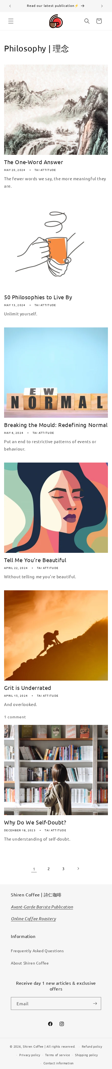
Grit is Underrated (27, 687)
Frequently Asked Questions (37, 950)
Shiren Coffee (33, 1046)
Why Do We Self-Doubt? (35, 822)
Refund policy (92, 1046)
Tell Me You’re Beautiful (35, 559)
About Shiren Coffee (30, 962)
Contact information (58, 1063)
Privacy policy (29, 1055)
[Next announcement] (102, 6)
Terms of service (57, 1055)
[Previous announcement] (10, 6)
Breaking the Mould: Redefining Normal (55, 424)
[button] (11, 21)
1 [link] (34, 868)
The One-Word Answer (33, 161)
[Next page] (78, 868)
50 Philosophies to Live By (38, 297)
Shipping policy (86, 1055)
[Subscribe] (95, 1003)
